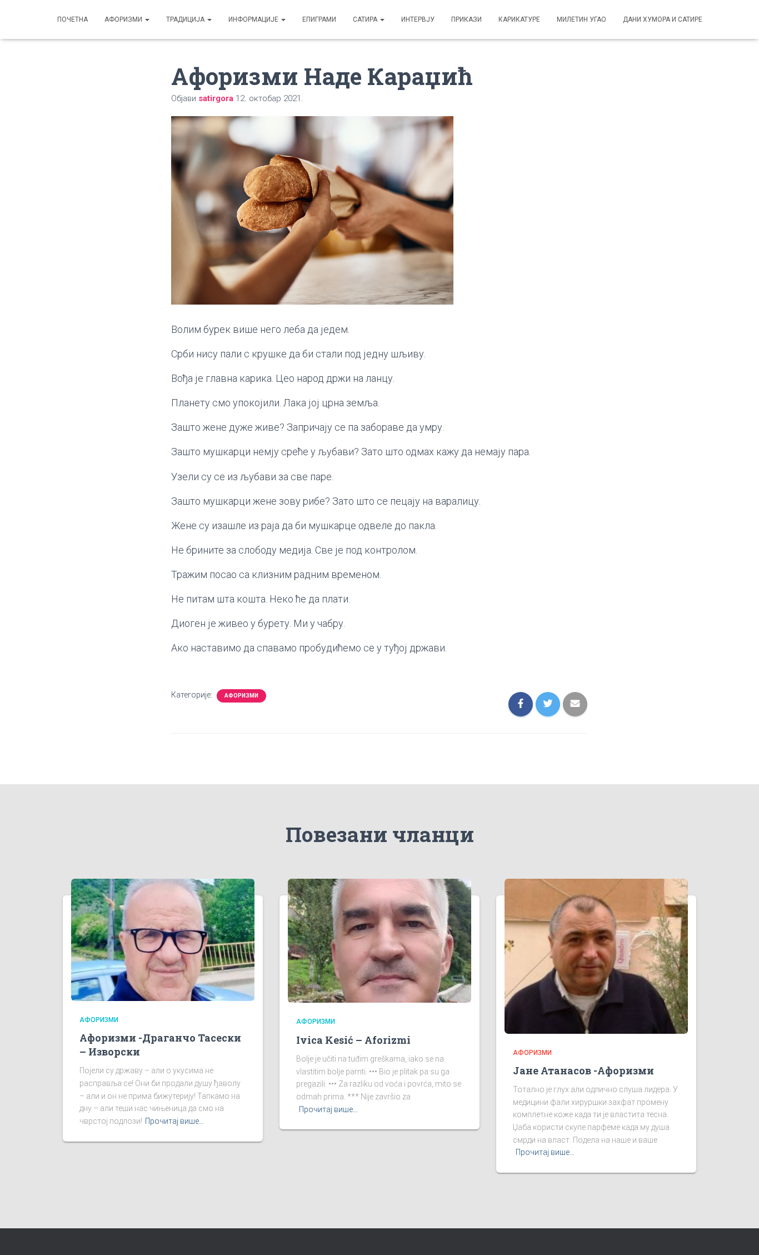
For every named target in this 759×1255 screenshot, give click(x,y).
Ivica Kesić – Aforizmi (353, 1040)
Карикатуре (519, 19)
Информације (254, 19)
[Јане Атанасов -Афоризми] (596, 955)
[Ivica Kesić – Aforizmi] (379, 939)
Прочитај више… (174, 1121)
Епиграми (319, 19)
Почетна (72, 19)
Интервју (418, 19)
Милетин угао (581, 19)
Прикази (466, 19)
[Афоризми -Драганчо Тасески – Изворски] (162, 938)
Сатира (366, 19)
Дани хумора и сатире (662, 19)
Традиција (186, 19)
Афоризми (124, 19)
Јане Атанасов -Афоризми (583, 1070)
